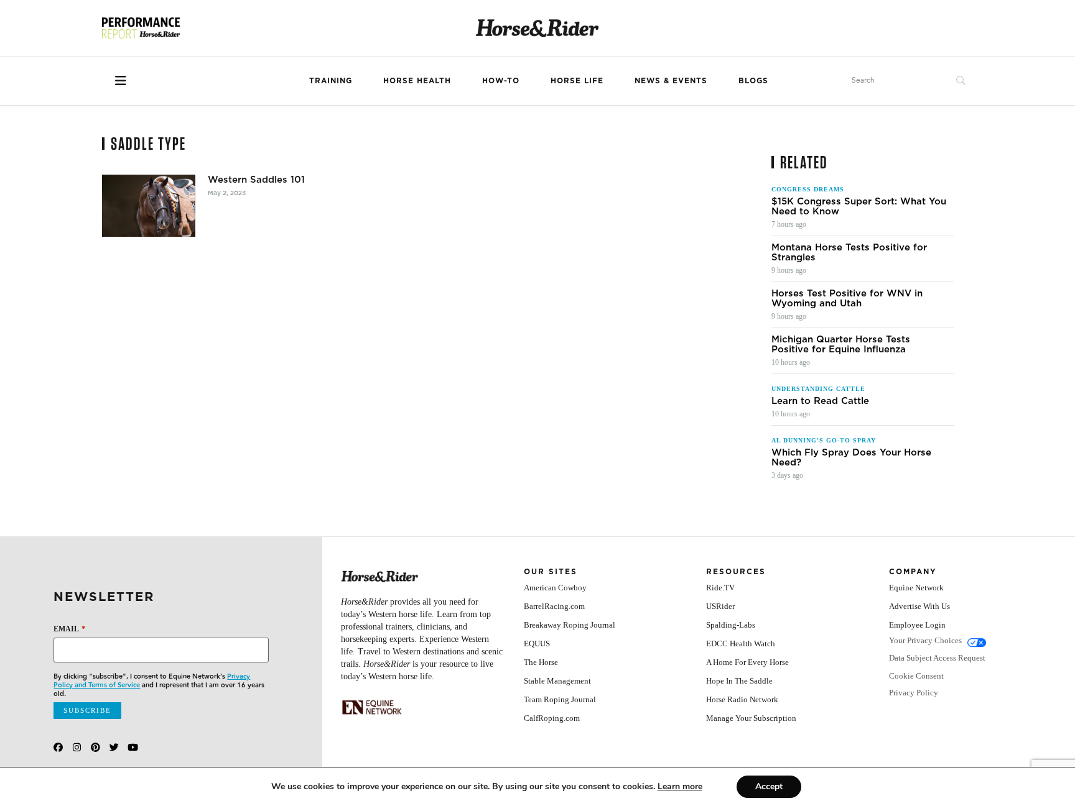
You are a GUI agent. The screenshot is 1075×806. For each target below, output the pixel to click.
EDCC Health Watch (740, 643)
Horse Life (577, 80)
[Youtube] (132, 747)
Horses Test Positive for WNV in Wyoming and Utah (847, 298)
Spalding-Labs (730, 625)
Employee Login (917, 625)
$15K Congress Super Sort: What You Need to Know (858, 206)
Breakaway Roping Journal (569, 625)
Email (69, 629)
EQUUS (537, 643)
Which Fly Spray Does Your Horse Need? (851, 457)
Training (330, 80)
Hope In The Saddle (739, 680)
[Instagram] (76, 747)
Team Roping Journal (560, 699)
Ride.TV (720, 587)
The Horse (541, 662)
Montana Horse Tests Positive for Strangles (849, 252)
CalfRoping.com (552, 718)
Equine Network (916, 587)
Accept (769, 786)
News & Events (671, 80)
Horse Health (417, 80)
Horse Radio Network (742, 699)
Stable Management (557, 680)
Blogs (753, 80)
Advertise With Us (919, 606)
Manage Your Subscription (751, 718)
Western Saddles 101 (256, 180)
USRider (720, 606)
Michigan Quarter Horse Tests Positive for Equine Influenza (840, 344)
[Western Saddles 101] (148, 206)
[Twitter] (114, 747)
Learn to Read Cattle (820, 401)
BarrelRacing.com (554, 606)
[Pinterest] (95, 747)
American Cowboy (555, 587)
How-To (500, 80)
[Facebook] (58, 747)
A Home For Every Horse (747, 662)
